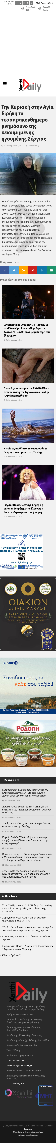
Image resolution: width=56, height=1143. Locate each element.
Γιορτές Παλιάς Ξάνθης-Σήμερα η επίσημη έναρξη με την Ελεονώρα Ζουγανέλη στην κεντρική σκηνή (23, 509)
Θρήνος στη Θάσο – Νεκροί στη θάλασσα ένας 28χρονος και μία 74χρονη (27, 947)
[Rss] (31, 3)
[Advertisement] (28, 41)
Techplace (28, 1129)
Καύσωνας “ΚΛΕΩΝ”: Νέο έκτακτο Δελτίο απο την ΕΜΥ (27, 938)
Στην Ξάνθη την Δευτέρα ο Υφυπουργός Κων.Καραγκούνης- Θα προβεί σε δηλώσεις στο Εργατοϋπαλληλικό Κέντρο (26, 873)
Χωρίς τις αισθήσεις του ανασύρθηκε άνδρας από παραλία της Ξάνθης (26, 825)
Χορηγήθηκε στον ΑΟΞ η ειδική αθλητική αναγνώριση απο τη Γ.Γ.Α (24, 919)
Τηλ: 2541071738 (15, 1060)
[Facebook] (17, 3)
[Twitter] (20, 3)
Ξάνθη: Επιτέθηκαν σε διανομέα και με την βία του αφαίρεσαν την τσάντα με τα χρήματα (27, 929)
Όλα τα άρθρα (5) (11, 955)
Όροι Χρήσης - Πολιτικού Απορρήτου (28, 1132)
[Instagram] (24, 3)
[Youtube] (27, 3)
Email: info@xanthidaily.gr (19, 1065)
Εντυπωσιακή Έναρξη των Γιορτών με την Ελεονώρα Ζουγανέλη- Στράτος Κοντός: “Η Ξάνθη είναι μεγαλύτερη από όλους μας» (25, 792)
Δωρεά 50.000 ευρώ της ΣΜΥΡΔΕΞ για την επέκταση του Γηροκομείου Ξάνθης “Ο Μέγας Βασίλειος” (26, 392)
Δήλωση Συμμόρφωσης (28, 1135)
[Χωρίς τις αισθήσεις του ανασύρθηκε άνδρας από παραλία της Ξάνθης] (28, 426)
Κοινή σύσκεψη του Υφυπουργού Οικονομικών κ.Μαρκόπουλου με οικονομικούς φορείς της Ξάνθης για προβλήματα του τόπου (27, 857)
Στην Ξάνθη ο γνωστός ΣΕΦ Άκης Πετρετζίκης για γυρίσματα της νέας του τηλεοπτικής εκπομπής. (27, 908)
